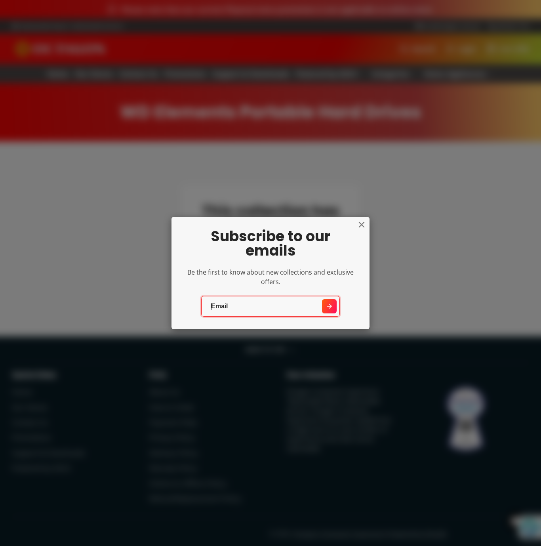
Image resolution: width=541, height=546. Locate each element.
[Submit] (329, 306)
